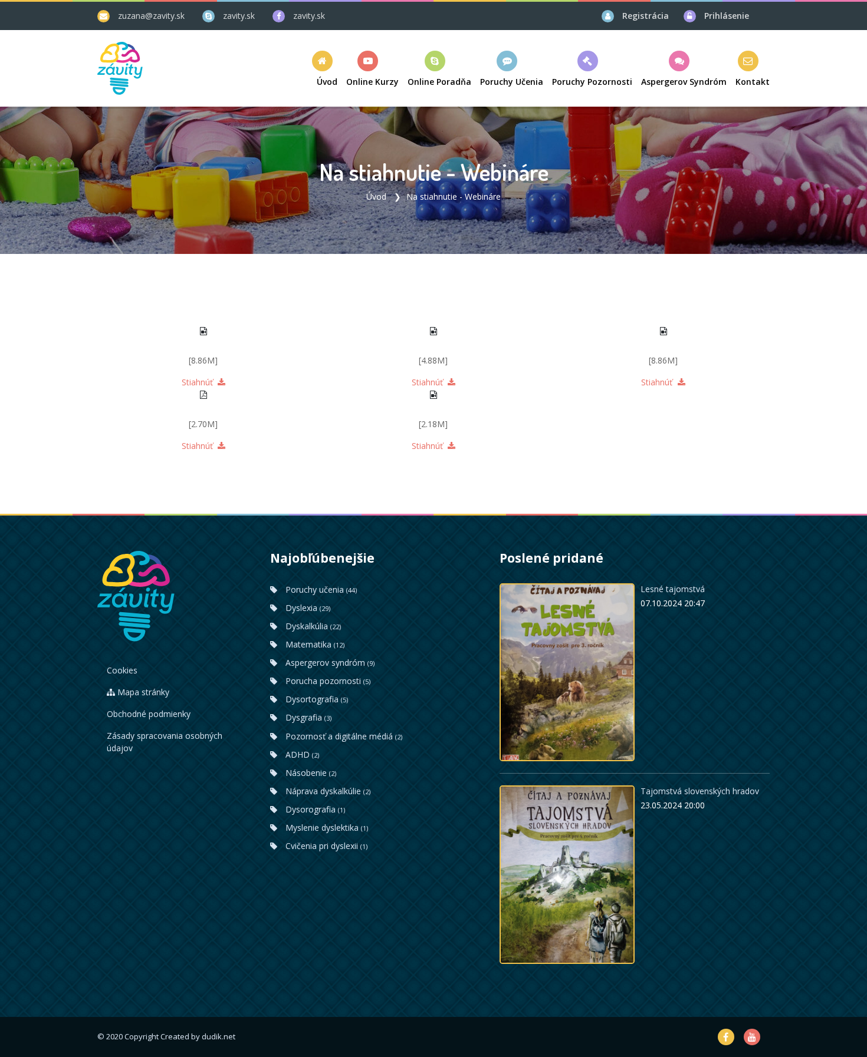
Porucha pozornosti (326, 680)
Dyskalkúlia (312, 626)
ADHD (301, 754)
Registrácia (645, 15)
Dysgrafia (307, 717)
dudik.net (218, 1036)
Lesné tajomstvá (673, 588)
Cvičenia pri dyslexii (325, 845)
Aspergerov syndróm (329, 662)
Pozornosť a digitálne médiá (342, 736)
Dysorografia (314, 809)
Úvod (376, 196)
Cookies (122, 670)
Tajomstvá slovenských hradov (700, 791)
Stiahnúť (198, 382)
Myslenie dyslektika (325, 827)
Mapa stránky (142, 692)
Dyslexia (306, 607)
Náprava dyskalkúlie (326, 791)
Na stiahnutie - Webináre (453, 196)
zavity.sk (239, 15)
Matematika (313, 644)
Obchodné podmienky (149, 713)
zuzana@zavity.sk (151, 15)
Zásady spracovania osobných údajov (164, 742)
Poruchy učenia (320, 589)
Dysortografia (315, 699)
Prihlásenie (726, 15)
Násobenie (309, 772)
